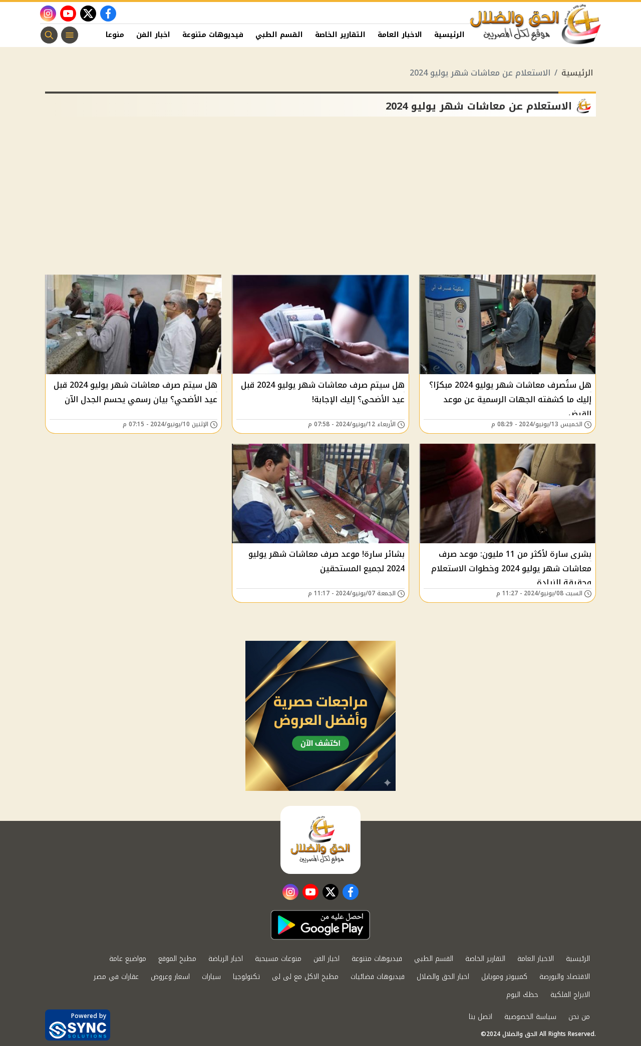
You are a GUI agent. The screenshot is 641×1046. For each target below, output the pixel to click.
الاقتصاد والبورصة (564, 976)
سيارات (211, 976)
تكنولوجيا (246, 976)
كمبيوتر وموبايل (504, 976)
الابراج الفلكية (570, 994)
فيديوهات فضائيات (378, 976)
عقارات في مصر (116, 976)
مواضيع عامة (127, 958)
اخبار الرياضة (225, 958)
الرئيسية (449, 35)
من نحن (579, 1016)
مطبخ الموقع (177, 958)
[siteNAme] (536, 24)
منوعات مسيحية (278, 958)
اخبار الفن (153, 35)
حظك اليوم (522, 994)
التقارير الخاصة (340, 35)
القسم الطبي (279, 35)
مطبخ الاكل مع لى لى (305, 976)
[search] (49, 35)
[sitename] (320, 840)
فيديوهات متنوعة (212, 35)
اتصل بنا (480, 1016)
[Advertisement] (320, 200)
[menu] (70, 35)
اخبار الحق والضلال (443, 976)
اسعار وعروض (170, 976)
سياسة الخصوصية (530, 1016)
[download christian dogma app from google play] (320, 925)
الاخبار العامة (400, 35)
